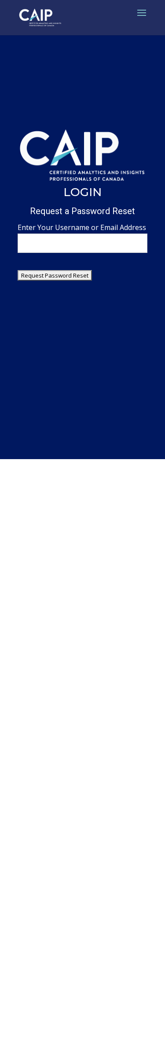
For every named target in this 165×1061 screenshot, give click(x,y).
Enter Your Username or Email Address (82, 227)
